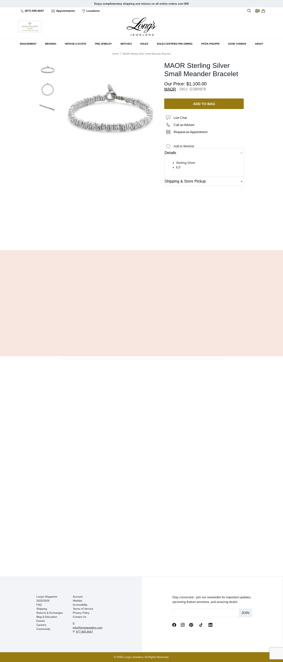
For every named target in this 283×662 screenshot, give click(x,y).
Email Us (141, 237)
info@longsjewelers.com (87, 627)
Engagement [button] (28, 44)
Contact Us (79, 616)
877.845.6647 (84, 631)
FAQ (39, 604)
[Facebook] (174, 624)
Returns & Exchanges (49, 612)
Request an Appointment (190, 132)
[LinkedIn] (210, 624)
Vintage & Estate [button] (75, 44)
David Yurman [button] (237, 44)
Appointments (65, 10)
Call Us (114, 237)
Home (115, 54)
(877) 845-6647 (34, 10)
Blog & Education (46, 616)
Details (170, 153)
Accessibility (80, 604)
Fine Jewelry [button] (103, 44)
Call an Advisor (184, 125)
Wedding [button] (50, 44)
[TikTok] (201, 624)
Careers (41, 624)
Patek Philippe (210, 44)
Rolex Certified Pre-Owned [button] (175, 44)
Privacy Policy (81, 612)
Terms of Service (83, 608)
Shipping (41, 608)
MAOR (170, 89)
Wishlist (77, 600)
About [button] (259, 44)
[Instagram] (183, 624)
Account (78, 596)
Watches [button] (126, 44)
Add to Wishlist (184, 146)
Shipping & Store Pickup (185, 181)
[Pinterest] (191, 624)
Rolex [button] (144, 44)
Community (43, 628)
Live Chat (180, 117)
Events (40, 620)
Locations (93, 10)
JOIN (245, 613)
